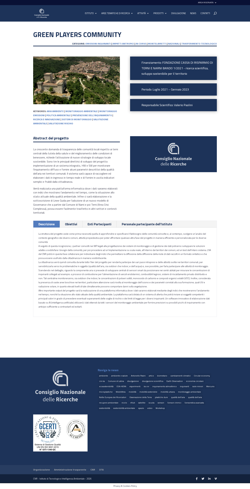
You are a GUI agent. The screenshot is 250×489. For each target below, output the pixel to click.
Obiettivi (71, 224)
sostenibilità (104, 408)
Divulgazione (178, 13)
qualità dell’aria (195, 397)
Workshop (160, 408)
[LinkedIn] (209, 479)
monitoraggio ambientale (81, 111)
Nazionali (174, 43)
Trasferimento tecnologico (199, 43)
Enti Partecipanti (99, 224)
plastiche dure (161, 397)
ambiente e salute (119, 375)
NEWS (193, 13)
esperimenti (134, 386)
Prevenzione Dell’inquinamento (92, 115)
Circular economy (202, 375)
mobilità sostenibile (148, 391)
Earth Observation (174, 381)
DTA (101, 469)
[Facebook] (197, 479)
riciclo (124, 402)
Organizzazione (41, 469)
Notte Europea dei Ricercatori (112, 397)
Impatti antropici (123, 43)
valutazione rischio (61, 123)
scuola (151, 402)
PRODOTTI (158, 13)
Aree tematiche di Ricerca (115, 13)
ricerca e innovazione (46, 119)
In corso (141, 43)
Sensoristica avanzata (194, 402)
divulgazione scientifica (152, 381)
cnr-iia (102, 381)
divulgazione (133, 381)
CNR (92, 469)
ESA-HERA (121, 386)
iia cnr (146, 386)
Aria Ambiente (55, 111)
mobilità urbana (168, 391)
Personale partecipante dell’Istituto (147, 224)
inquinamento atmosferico (164, 386)
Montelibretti (157, 43)
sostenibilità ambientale (124, 408)
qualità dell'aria (178, 397)
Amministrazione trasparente (70, 469)
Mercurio (210, 386)
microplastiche (106, 391)
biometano (162, 375)
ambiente (103, 375)
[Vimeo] (215, 479)
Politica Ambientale (58, 115)
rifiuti (132, 402)
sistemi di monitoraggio (77, 119)
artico (151, 375)
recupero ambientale (108, 402)
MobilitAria (121, 391)
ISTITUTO (89, 13)
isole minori (197, 386)
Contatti (205, 13)
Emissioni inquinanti (98, 43)
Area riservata (205, 3)
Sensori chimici (174, 402)
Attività (141, 13)
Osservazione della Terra (140, 397)
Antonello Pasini (138, 375)
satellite (141, 402)
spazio (141, 408)
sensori (161, 402)
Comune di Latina (116, 381)
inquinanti (184, 386)
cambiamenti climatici (180, 375)
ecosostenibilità (106, 386)
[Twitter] (203, 479)
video (149, 408)
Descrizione (46, 224)
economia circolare (195, 381)
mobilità (132, 391)
